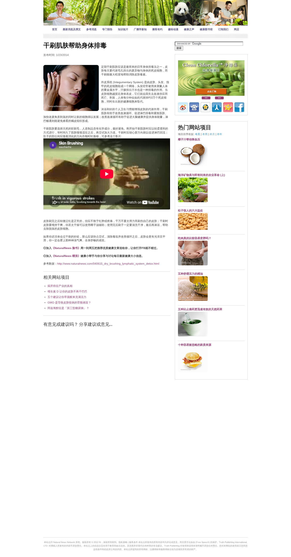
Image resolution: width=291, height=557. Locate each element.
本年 (219, 134)
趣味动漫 (173, 29)
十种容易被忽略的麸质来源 (194, 344)
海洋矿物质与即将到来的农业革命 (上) (201, 175)
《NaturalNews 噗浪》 (66, 255)
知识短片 (123, 29)
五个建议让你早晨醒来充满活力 (67, 297)
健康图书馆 (206, 29)
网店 (236, 29)
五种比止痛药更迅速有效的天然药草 (200, 309)
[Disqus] (106, 380)
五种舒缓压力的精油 (190, 273)
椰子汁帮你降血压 (189, 139)
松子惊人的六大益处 (190, 210)
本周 (204, 134)
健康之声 (189, 29)
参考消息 (91, 29)
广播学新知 (140, 29)
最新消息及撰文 (72, 29)
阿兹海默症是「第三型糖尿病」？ (68, 308)
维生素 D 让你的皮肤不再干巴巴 (67, 291)
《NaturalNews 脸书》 (66, 248)
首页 (54, 29)
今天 (197, 134)
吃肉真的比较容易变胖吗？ (194, 238)
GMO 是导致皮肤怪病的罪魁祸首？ (69, 302)
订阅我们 (223, 29)
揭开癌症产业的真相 (60, 285)
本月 (212, 134)
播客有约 (157, 29)
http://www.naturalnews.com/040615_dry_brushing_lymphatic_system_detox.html (108, 263)
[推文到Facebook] (239, 107)
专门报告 (107, 29)
